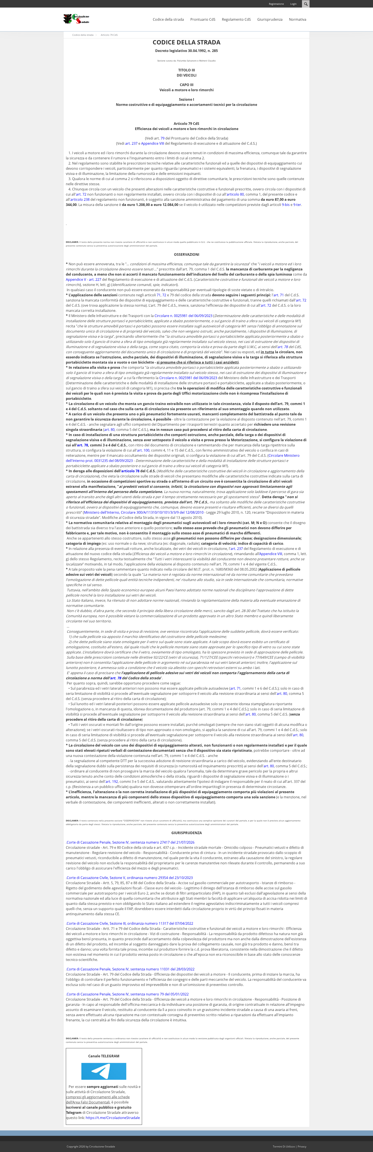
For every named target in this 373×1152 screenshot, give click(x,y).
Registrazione (276, 3)
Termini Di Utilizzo (284, 1146)
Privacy (302, 1146)
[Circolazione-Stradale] (76, 18)
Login (293, 3)
